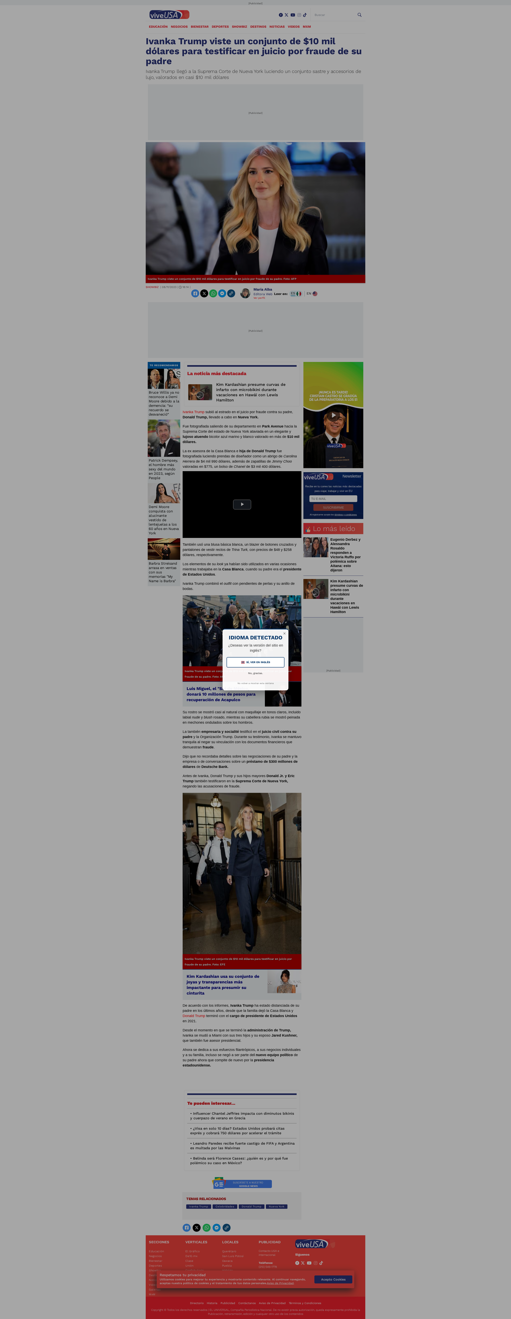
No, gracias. (255, 673)
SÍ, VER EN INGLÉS (256, 662)
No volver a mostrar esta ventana (256, 683)
